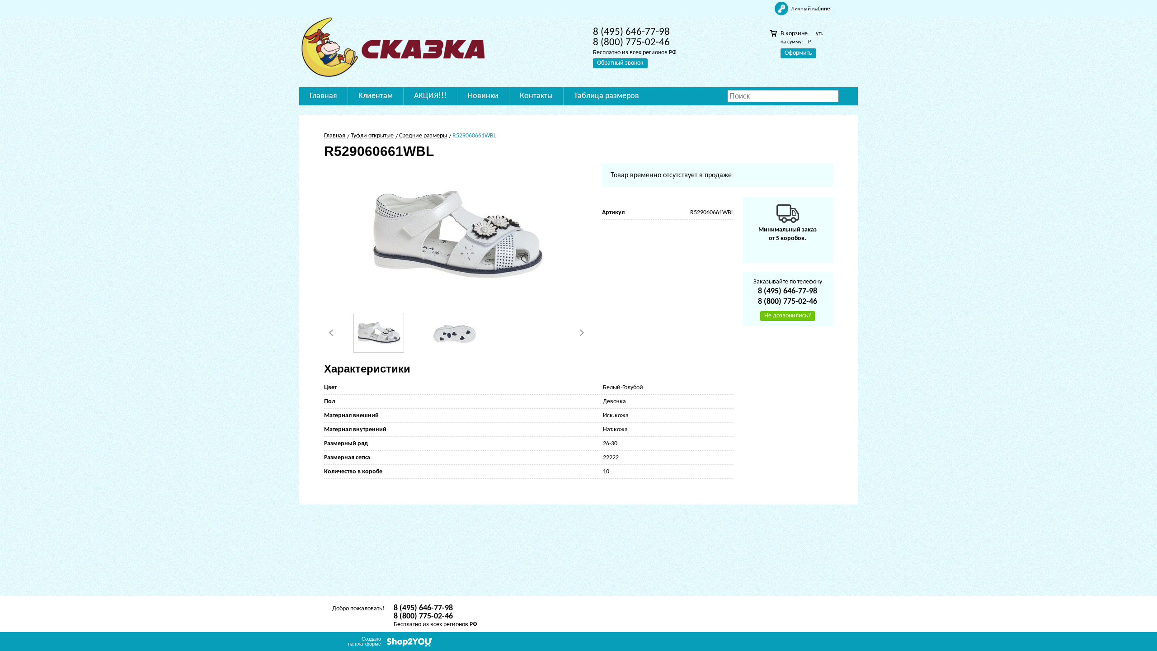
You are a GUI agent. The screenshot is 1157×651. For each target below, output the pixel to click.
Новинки (483, 96)
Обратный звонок (620, 63)
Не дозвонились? (787, 315)
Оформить (798, 53)
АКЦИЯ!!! (430, 96)
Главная (323, 96)
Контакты (536, 96)
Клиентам (375, 96)
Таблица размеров (606, 96)
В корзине (802, 33)
